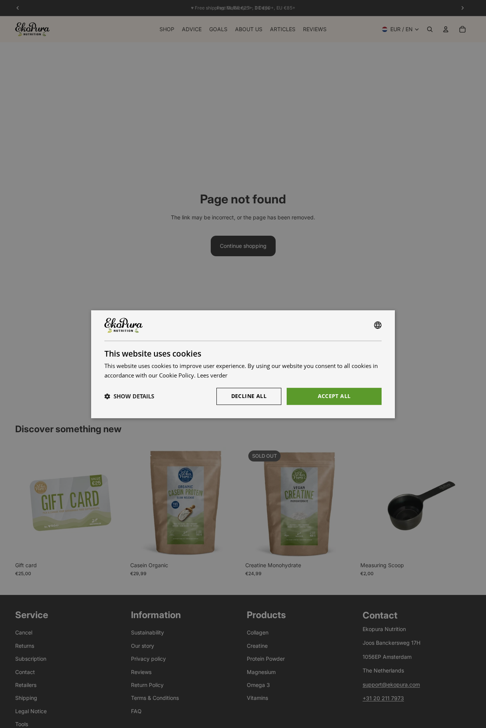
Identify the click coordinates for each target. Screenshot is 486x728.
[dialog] (243, 364)
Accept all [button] (334, 395)
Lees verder (212, 375)
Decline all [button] (249, 395)
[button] (129, 396)
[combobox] (378, 325)
